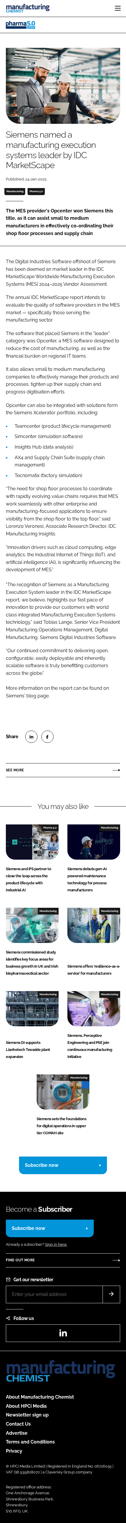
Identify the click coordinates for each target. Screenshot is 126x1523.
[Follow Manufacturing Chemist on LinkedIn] (63, 1335)
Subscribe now (41, 1165)
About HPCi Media (26, 1406)
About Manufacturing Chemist (40, 1397)
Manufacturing (14, 191)
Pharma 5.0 (36, 191)
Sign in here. (56, 1244)
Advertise (17, 1433)
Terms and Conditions (30, 1442)
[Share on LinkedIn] (31, 737)
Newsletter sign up (27, 1415)
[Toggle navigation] (117, 8)
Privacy (14, 1451)
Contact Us (18, 1424)
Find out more (20, 1260)
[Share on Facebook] (47, 737)
